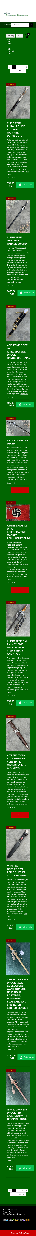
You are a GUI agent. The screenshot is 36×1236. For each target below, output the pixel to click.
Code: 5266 (11, 920)
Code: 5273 (11, 285)
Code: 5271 (11, 483)
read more (19, 282)
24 (20, 71)
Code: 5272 (11, 397)
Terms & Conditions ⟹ (11, 1210)
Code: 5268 (11, 807)
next (24, 71)
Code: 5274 (11, 177)
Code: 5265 (11, 1050)
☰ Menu (7, 25)
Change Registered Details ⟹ (14, 1214)
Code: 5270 (11, 582)
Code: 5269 (11, 695)
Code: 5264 (11, 1161)
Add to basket (27, 185)
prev (9, 67)
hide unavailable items (8, 51)
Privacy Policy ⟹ (9, 1212)
